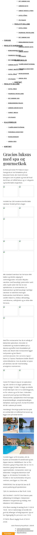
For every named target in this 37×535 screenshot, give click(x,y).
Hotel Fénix (23, 15)
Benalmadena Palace (26, 42)
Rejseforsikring (21, 532)
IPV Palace (22, 20)
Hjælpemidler (20, 60)
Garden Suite (23, 6)
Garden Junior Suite (26, 47)
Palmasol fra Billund (26, 32)
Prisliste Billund (22, 24)
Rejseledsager (24, 73)
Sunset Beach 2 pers (26, 10)
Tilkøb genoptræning (27, 64)
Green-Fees (23, 78)
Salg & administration (23, 529)
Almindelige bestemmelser (25, 531)
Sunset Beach (23, 51)
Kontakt (18, 82)
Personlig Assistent (26, 69)
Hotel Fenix (23, 28)
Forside (7, 40)
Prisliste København (13, 46)
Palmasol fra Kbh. (14, 55)
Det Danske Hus (24, 1)
